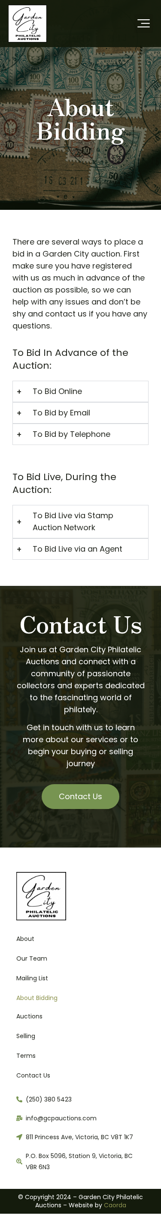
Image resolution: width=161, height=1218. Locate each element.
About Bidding (37, 998)
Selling (25, 1036)
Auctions (29, 1016)
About (25, 938)
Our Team (31, 958)
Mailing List (32, 978)
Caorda (115, 1205)
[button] (143, 23)
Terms (26, 1055)
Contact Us (33, 1075)
